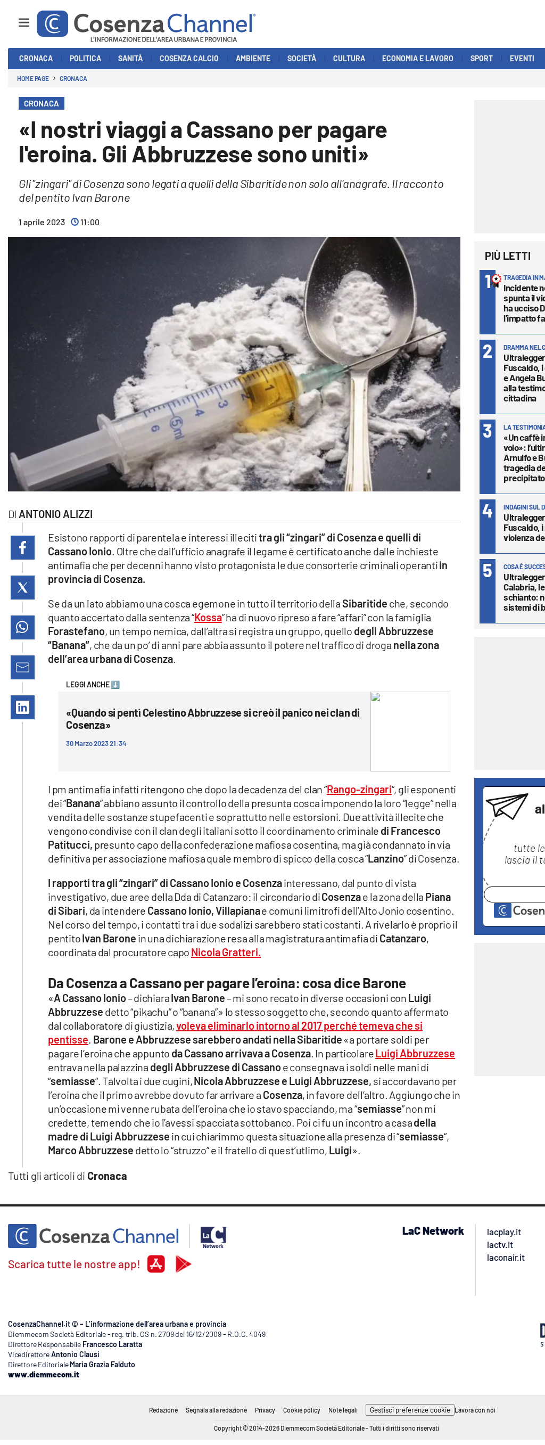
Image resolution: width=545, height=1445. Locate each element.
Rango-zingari (359, 789)
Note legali (343, 1410)
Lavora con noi (475, 1410)
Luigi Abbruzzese (415, 1053)
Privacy (265, 1410)
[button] (23, 547)
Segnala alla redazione (216, 1410)
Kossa (208, 617)
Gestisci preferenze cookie (410, 1410)
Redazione (163, 1410)
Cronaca (73, 78)
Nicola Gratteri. (226, 952)
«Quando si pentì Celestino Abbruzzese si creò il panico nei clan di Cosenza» (212, 718)
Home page (33, 78)
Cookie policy (301, 1410)
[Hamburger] (14, 18)
